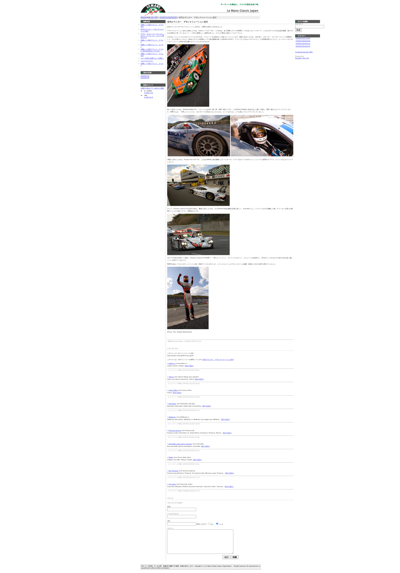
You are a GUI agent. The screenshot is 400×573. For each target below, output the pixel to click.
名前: (169, 506)
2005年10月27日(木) (303, 38)
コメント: (170, 528)
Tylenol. (171, 377)
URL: (169, 521)
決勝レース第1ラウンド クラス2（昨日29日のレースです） (152, 50)
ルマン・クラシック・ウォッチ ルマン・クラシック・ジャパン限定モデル (152, 35)
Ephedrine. (173, 404)
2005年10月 (145, 78)
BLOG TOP (153, 17)
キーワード (299, 24)
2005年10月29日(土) (303, 43)
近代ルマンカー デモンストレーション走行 (218, 359)
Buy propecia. (174, 471)
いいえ (221, 524)
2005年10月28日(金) (303, 41)
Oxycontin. (172, 484)
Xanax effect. (173, 390)
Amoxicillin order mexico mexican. (180, 444)
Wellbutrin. (172, 417)
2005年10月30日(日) (168, 17)
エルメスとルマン (147, 61)
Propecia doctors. (175, 430)
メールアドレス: (173, 514)
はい (212, 524)
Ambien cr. (172, 363)
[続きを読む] (189, 366)
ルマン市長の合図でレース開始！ (152, 58)
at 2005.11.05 (148, 93)
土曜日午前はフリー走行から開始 (152, 88)
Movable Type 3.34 (302, 58)
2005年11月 (145, 76)
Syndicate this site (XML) (304, 52)
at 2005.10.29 (148, 97)
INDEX (143, 17)
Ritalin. (171, 457)
